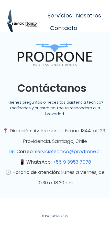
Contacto (63, 28)
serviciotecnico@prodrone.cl (68, 151)
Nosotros (88, 15)
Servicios (60, 15)
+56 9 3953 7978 (72, 162)
